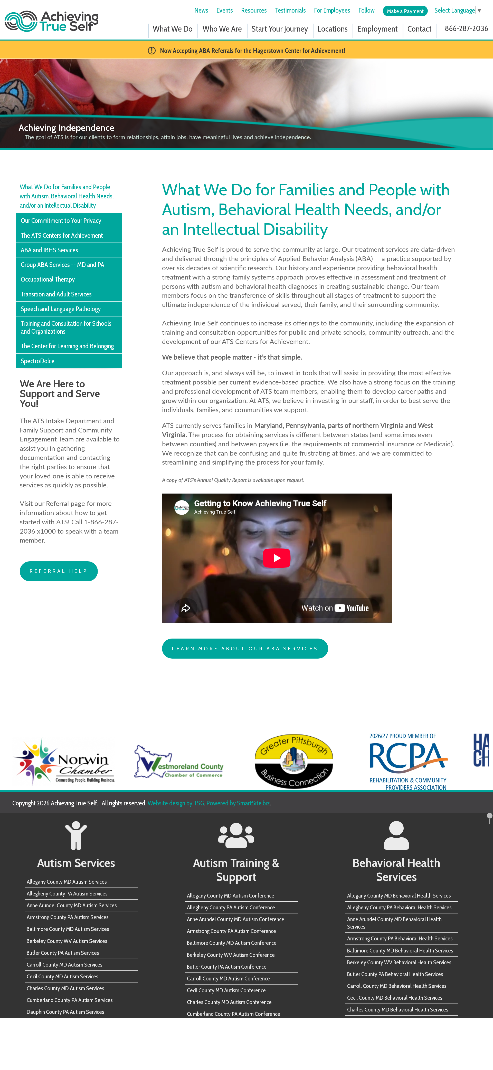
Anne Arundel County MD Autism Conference (235, 919)
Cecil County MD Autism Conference (226, 990)
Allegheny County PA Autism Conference (231, 907)
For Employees (332, 10)
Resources (254, 10)
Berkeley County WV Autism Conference (231, 954)
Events (224, 10)
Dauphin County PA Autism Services (65, 1011)
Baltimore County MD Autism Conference (232, 942)
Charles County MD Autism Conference (229, 1002)
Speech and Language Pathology (61, 309)
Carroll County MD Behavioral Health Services (397, 985)
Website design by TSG (176, 803)
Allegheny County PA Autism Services (67, 893)
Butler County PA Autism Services (63, 952)
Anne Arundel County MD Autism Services (72, 905)
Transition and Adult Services (56, 294)
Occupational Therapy (48, 279)
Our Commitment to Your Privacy (61, 220)
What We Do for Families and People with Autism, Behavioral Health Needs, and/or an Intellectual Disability (66, 196)
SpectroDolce (37, 361)
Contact (419, 29)
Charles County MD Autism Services (65, 988)
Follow (366, 10)
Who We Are (222, 29)
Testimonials (290, 10)
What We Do (173, 29)
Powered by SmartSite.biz (238, 803)
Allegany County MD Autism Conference (230, 895)
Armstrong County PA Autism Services (68, 917)
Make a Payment (405, 11)
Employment (377, 29)
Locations (332, 29)
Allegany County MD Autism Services (67, 881)
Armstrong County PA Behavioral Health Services (400, 938)
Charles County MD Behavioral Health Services (397, 1009)
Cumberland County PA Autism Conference (233, 1013)
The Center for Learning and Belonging (67, 346)
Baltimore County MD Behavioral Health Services (400, 950)
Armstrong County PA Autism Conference (231, 930)
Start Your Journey (280, 29)
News (201, 10)
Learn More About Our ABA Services (245, 648)
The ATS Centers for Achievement (62, 235)
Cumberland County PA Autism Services (70, 1000)
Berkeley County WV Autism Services (67, 940)
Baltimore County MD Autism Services (68, 928)
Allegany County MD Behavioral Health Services (399, 895)
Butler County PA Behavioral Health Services (395, 974)
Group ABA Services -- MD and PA (62, 264)
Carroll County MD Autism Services (64, 964)
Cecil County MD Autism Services (62, 976)
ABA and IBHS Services (49, 250)
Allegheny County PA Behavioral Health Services (399, 907)
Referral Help (59, 571)
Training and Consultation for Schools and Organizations (66, 327)
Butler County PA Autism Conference (227, 966)
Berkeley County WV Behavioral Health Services (399, 962)
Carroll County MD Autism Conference (228, 978)
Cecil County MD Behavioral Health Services (394, 997)
